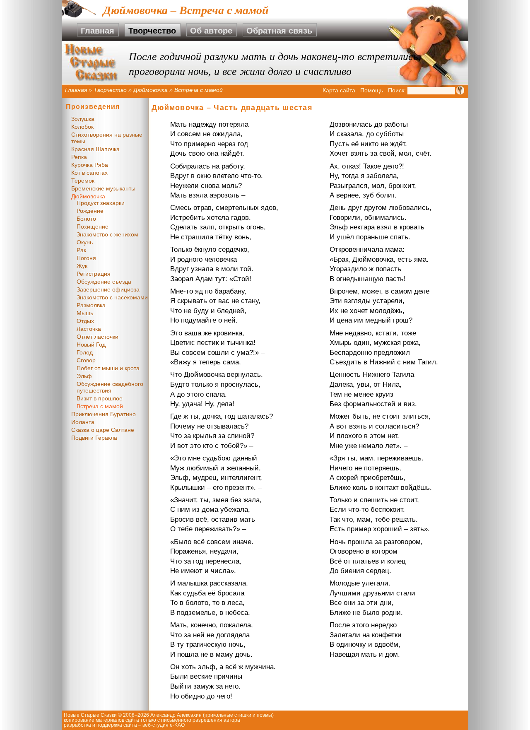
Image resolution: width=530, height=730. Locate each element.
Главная (97, 30)
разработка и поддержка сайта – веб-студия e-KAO (124, 725)
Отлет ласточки (97, 336)
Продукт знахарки (101, 203)
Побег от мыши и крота (108, 368)
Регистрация (94, 273)
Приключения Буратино (103, 414)
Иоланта (82, 422)
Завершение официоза (108, 289)
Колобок (82, 126)
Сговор (86, 360)
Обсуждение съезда (104, 281)
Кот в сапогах (89, 172)
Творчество (152, 30)
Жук (82, 266)
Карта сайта (339, 90)
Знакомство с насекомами (112, 297)
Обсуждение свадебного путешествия (110, 387)
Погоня (86, 258)
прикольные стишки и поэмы (238, 715)
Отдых (85, 321)
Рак (81, 250)
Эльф (84, 376)
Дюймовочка (150, 90)
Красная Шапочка (95, 149)
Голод (85, 352)
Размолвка (91, 305)
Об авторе (211, 30)
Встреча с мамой (100, 406)
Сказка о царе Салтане (102, 429)
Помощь (371, 90)
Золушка (82, 119)
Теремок (82, 180)
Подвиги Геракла (94, 437)
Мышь (85, 313)
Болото (86, 218)
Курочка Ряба (89, 164)
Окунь (85, 242)
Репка (79, 157)
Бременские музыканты (103, 188)
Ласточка (89, 328)
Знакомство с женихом (107, 234)
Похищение (92, 226)
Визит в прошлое (100, 398)
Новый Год (91, 344)
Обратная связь (279, 30)
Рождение (90, 210)
